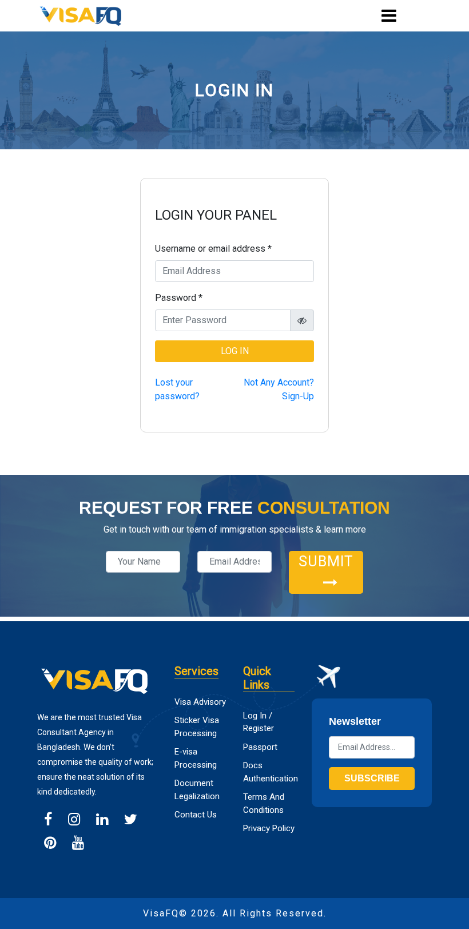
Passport (260, 747)
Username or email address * (213, 248)
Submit (326, 561)
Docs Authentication (269, 772)
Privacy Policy (269, 828)
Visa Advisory (200, 702)
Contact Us (195, 814)
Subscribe (372, 778)
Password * (178, 297)
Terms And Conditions (263, 803)
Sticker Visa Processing (196, 727)
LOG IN (235, 351)
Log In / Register (258, 722)
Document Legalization (197, 789)
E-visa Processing (195, 758)
